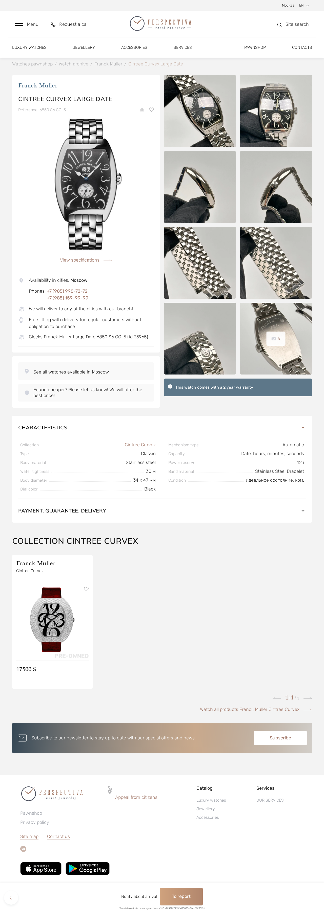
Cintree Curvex (140, 445)
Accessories (134, 47)
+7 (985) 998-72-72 (67, 291)
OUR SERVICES (270, 800)
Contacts (302, 47)
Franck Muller (37, 85)
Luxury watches (29, 47)
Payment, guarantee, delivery (62, 510)
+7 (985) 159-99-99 (67, 298)
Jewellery (84, 47)
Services (183, 47)
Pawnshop (255, 47)
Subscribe (280, 738)
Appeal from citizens (136, 797)
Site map (29, 836)
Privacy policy (34, 822)
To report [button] (181, 896)
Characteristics (43, 427)
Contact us (58, 836)
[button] (26, 24)
